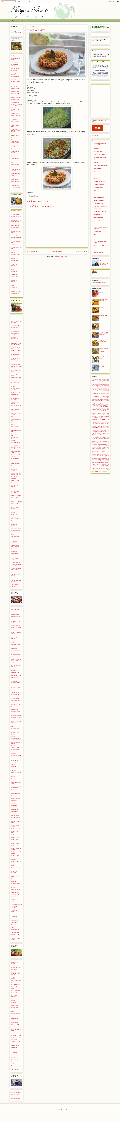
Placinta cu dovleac (16, 815)
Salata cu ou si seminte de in (14, 118)
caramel (102, 389)
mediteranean (95, 424)
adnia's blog (97, 148)
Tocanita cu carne (15, 562)
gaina (107, 413)
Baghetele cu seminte (14, 963)
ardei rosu (102, 381)
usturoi (102, 465)
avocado (94, 383)
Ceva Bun (96, 175)
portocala (102, 441)
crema (102, 403)
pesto (100, 438)
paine (100, 434)
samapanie (98, 448)
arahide (104, 380)
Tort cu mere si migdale (14, 907)
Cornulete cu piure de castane (15, 669)
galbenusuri (94, 414)
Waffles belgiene (15, 929)
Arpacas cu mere (15, 611)
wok (104, 468)
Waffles (13, 927)
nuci (108, 430)
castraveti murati (100, 394)
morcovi (94, 427)
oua (104, 433)
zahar (107, 468)
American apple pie (16, 609)
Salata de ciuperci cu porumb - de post (16, 134)
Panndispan (14, 805)
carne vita (107, 391)
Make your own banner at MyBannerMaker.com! (98, 274)
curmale (100, 405)
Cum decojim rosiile (16, 1092)
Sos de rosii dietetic (16, 539)
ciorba (107, 398)
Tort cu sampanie (15, 914)
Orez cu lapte (14, 760)
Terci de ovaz (14, 897)
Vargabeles (14, 925)
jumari (107, 417)
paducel (96, 434)
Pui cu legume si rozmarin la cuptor (15, 504)
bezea (107, 383)
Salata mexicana (15, 179)
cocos (100, 400)
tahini (107, 458)
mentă (103, 424)
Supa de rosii (14, 274)
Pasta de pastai (15, 91)
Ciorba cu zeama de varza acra (16, 211)
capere (96, 389)
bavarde (96, 162)
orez (105, 431)
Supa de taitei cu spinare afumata (15, 277)
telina (93, 460)
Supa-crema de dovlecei (15, 288)
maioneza (106, 422)
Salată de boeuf (15, 185)
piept (102, 438)
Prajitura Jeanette (15, 837)
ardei (107, 380)
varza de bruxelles (99, 467)
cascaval (99, 393)
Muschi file (14, 79)
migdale (103, 426)
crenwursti (98, 404)
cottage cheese (95, 403)
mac (103, 422)
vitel (101, 468)
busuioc (100, 388)
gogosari (107, 414)
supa (96, 458)
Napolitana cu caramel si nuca (15, 746)
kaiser (93, 419)
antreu (96, 380)
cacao (104, 388)
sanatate (104, 448)
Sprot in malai (14, 553)
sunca (93, 458)
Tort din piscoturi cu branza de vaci (16, 919)
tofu (95, 460)
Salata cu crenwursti (16, 115)
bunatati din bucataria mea (100, 165)
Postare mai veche (81, 251)
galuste (99, 414)
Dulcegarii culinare (98, 187)
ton (101, 460)
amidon (103, 379)
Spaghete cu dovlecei (14, 542)
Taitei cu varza (14, 556)
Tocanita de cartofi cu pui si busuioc (16, 569)
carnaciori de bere (96, 390)
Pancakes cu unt (15, 796)
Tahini (12, 1063)
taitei (96, 459)
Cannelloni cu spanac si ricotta (15, 328)
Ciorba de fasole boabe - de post (15, 224)
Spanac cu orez (15, 548)
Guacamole (14, 70)
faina (103, 408)
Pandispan (14, 800)
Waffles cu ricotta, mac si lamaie (15, 935)
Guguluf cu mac (15, 692)
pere (108, 437)
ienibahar (96, 417)
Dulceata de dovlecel (16, 984)
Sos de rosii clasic (15, 536)
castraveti (94, 394)
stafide (104, 457)
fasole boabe (103, 409)
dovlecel (102, 406)
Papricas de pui (15, 463)
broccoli (99, 387)
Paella (12, 461)
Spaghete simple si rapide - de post (16, 546)
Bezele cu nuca (15, 614)
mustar (93, 430)
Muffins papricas (15, 76)
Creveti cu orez (15, 382)
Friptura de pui (14, 416)
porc (98, 441)
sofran (101, 454)
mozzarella (99, 427)
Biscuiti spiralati (15, 619)
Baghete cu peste (15, 56)
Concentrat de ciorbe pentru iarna (16, 981)
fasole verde (97, 410)
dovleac (94, 406)
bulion (93, 388)
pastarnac (97, 437)
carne (96, 392)
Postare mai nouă (32, 251)
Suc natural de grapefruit (14, 1060)
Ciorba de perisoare (16, 235)
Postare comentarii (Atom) (60, 256)
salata (93, 448)
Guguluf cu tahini (15, 698)
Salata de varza (15, 164)
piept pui (94, 439)
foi (94, 412)
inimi (104, 417)
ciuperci (100, 399)
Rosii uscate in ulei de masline (15, 1038)
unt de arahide (103, 464)
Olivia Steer (97, 224)
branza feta (94, 386)
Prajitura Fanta (14, 835)
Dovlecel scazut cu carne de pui (15, 399)
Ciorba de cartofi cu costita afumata (16, 221)
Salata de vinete (15, 167)
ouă (108, 433)
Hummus (13, 1002)
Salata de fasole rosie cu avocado (15, 142)
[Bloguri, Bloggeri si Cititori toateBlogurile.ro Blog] (99, 120)
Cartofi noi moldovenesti (14, 338)
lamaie (99, 419)
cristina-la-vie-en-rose (99, 184)
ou (102, 433)
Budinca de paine (15, 630)
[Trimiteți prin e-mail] (30, 196)
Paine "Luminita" (15, 1016)
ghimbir (103, 414)
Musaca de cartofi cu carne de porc (16, 455)
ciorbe (93, 399)
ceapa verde (95, 396)
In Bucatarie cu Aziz (99, 200)
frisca (99, 413)
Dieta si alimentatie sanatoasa (99, 282)
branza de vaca (104, 385)
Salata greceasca (15, 173)
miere (98, 426)
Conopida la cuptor (16, 364)
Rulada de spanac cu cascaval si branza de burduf (16, 106)
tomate (98, 460)
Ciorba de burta (15, 214)
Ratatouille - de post (16, 530)
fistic (93, 412)
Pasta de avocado (15, 88)
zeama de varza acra (103, 471)
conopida (107, 400)
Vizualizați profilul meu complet (104, 264)
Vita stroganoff (14, 586)
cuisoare (107, 404)
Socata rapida (14, 1052)
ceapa (107, 394)
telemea (107, 459)
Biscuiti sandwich (15, 616)
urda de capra (95, 465)
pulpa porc (100, 442)
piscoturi (103, 439)
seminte (107, 449)
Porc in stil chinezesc (16, 495)
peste (97, 438)
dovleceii (98, 406)
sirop (108, 451)
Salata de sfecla (15, 158)
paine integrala (105, 434)
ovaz (93, 434)
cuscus (107, 405)
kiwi (96, 419)
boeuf (97, 384)
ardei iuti (98, 381)
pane (98, 436)
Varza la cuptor (15, 578)
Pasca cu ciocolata (15, 1024)
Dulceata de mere (15, 990)
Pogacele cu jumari (16, 1035)
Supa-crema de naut (16, 291)
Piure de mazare (15, 483)
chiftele (103, 396)
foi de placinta (104, 412)
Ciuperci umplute (15, 361)
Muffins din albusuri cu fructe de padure (16, 739)
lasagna (103, 420)
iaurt (107, 416)
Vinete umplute (15, 584)
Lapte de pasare (15, 709)
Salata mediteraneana (15, 176)
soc (98, 454)
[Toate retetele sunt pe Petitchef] (97, 130)
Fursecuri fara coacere (14, 678)
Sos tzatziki (14, 1057)
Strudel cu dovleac (15, 889)
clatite (107, 399)
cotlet (107, 401)
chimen (107, 396)
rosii (107, 445)
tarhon (99, 459)
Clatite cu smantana (16, 663)
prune (93, 442)
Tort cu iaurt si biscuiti (16, 904)
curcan (96, 405)
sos (105, 454)
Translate (104, 56)
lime (101, 422)
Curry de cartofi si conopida (15, 389)
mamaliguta (97, 423)
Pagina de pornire (16, 20)
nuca (105, 430)
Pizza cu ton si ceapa (16, 1033)
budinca (103, 386)
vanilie (107, 465)
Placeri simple (97, 231)
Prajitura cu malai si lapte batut (16, 858)
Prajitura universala (16, 878)
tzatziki (107, 460)
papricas (102, 436)
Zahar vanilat (14, 1069)
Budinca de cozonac (16, 627)
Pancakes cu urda (15, 798)
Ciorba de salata (15, 244)
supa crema (100, 458)
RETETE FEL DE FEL (99, 249)
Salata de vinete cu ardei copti (16, 170)
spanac (107, 455)
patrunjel (104, 437)
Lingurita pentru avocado (15, 1095)
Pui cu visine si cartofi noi (15, 515)
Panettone (13, 803)
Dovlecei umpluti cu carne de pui (16, 395)
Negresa (13, 753)
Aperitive (100, 380)
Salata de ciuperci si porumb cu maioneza (16, 138)
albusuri (94, 379)
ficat (108, 410)
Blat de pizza (14, 969)
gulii (99, 416)
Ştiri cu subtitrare (98, 252)
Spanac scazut (14, 551)
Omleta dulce (14, 758)
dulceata (98, 408)
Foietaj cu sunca (15, 68)
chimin (93, 397)
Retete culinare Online (99, 245)
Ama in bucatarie (98, 151)
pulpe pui (106, 442)
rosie (105, 445)
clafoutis (104, 399)
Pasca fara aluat (15, 1027)
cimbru (97, 398)
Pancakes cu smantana (14, 790)
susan (104, 458)
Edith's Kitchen (98, 190)
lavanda (107, 420)
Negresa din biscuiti (16, 755)
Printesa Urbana (98, 238)
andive (93, 380)
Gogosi (13, 685)
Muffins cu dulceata (16, 715)
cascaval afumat (105, 393)
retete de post (102, 444)
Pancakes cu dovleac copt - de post (16, 779)
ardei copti (94, 381)
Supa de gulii (14, 271)
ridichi (100, 445)
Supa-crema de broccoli (15, 281)
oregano (102, 431)
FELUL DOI (103, 410)
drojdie (107, 406)
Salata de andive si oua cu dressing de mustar (16, 130)
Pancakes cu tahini (15, 793)
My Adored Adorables (99, 220)
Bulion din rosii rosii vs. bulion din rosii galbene (16, 973)
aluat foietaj (98, 379)
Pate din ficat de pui (16, 97)
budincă (107, 386)
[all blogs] (95, 135)
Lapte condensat (15, 1005)
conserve (94, 401)
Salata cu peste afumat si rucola (15, 122)
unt (98, 464)
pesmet (94, 438)
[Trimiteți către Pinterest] (37, 196)
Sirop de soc (14, 1047)
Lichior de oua (14, 1007)
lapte (104, 419)
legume (94, 422)
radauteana (94, 444)
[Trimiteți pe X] (34, 196)
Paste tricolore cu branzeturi (15, 477)
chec (101, 396)
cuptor (93, 405)
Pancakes (13, 766)
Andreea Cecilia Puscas (100, 154)
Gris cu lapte (14, 689)
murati (97, 428)
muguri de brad (105, 427)
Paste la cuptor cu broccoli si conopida (16, 474)
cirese (96, 399)
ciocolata (102, 398)
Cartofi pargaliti (15, 341)
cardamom (106, 389)
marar (102, 423)
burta (96, 388)
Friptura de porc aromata (15, 410)
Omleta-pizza (14, 84)
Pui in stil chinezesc (16, 518)
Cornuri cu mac (15, 672)
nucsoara (94, 431)
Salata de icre (14, 148)
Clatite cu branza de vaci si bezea (16, 660)
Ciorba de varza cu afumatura (15, 251)
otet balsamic (98, 433)
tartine (103, 459)
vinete (93, 468)
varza (93, 467)
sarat (108, 448)
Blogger (68, 1109)
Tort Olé (13, 899)
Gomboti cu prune (15, 687)
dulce (93, 408)
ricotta (96, 445)
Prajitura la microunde (14, 872)
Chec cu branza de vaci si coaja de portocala (15, 637)
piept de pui (106, 438)
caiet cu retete (97, 168)
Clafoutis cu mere (15, 654)
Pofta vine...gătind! (98, 235)
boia (99, 384)
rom (102, 445)
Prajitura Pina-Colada (14, 840)
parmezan (107, 436)
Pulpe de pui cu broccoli (15, 525)
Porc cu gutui (14, 489)
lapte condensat (98, 420)
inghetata (101, 417)
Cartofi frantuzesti (15, 331)
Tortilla (13, 572)
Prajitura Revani (15, 845)
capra (99, 389)
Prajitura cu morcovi (16, 861)
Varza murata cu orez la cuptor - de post (16, 581)
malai (93, 423)
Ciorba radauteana (15, 254)
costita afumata (103, 401)
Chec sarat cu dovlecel (14, 65)
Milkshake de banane (14, 1010)
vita (99, 468)
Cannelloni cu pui (15, 325)
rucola (107, 447)
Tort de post (14, 916)
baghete (99, 383)
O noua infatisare (15, 1098)
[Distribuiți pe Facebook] (35, 196)
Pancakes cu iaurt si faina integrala (16, 787)
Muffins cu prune (15, 732)
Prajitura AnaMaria (15, 828)
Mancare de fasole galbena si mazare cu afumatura (15, 444)
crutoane (102, 404)
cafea (107, 388)
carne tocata (101, 391)
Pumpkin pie (14, 881)
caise (93, 389)
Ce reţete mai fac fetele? (100, 171)
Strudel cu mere (15, 892)
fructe (104, 413)
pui (97, 442)
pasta (93, 437)
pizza (107, 439)
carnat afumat (105, 390)
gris (97, 416)
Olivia (103, 261)
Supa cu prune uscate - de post (15, 261)
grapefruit (94, 416)
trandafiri (104, 460)
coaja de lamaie (95, 400)
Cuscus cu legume (15, 392)
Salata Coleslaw (15, 113)
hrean (104, 416)
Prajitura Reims (15, 843)
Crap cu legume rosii (16, 377)
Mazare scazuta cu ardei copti (15, 452)
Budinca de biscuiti (15, 625)
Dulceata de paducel (16, 993)
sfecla (103, 451)
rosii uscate (99, 447)
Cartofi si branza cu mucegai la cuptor (16, 344)
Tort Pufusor (14, 901)
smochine (94, 454)
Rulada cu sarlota (15, 883)
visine (97, 468)
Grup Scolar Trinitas (99, 194)
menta (100, 424)
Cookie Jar (97, 178)
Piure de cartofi (15, 480)
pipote (99, 439)
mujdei (93, 428)
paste (100, 437)
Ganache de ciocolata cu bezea (15, 682)
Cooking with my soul (99, 181)
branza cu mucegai (105, 384)
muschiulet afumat (104, 428)
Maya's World (97, 214)
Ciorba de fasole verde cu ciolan (15, 228)
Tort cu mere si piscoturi (14, 911)
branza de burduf (96, 385)
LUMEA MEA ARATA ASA (100, 211)
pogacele (94, 441)
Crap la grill (14, 380)
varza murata (106, 467)
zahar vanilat (105, 470)
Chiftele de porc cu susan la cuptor (15, 355)
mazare (107, 423)
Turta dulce (14, 922)
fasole (98, 409)
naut (102, 430)
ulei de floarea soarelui (98, 462)
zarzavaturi (95, 471)
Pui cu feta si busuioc (16, 501)
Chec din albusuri (15, 644)
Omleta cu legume (15, 81)
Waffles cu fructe (15, 932)
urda (108, 464)
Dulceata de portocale (14, 996)
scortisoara (100, 449)
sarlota (93, 449)
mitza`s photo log (98, 217)
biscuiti (94, 384)
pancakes (94, 436)
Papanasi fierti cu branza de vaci (15, 808)
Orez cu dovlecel (15, 458)
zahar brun (95, 469)
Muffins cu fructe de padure (103, 300)
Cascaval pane (15, 62)
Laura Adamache (98, 203)
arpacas (107, 381)
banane (103, 383)
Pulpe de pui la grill (16, 528)
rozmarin (104, 447)
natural (98, 430)
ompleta (98, 431)
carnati (93, 391)
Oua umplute (14, 86)
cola (103, 400)
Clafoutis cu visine (15, 656)
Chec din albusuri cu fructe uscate (16, 647)
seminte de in (96, 451)
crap (100, 403)
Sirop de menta (15, 1045)
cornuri (97, 401)
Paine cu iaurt (14, 1022)
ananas (107, 379)
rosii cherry (94, 447)
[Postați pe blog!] (32, 196)
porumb (107, 441)
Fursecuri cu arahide (16, 675)
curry (104, 405)
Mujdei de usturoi (15, 1013)
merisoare (94, 426)
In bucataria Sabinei (99, 197)
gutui (102, 416)
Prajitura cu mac (15, 855)
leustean (98, 422)
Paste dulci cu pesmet (14, 812)
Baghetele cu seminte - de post (15, 966)
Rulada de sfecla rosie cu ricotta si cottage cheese (15, 101)
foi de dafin (98, 412)
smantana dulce (105, 453)
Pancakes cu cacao (16, 772)
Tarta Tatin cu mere (15, 894)
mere (107, 424)
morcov (107, 426)
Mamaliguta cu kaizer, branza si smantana (15, 439)
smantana (96, 453)
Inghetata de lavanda (16, 704)
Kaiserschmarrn (15, 706)
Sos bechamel (14, 1055)
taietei (93, 459)
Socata (13, 1050)
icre (93, 417)
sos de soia (100, 455)
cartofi (94, 393)
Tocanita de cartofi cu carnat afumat (16, 565)
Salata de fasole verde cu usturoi (15, 146)
